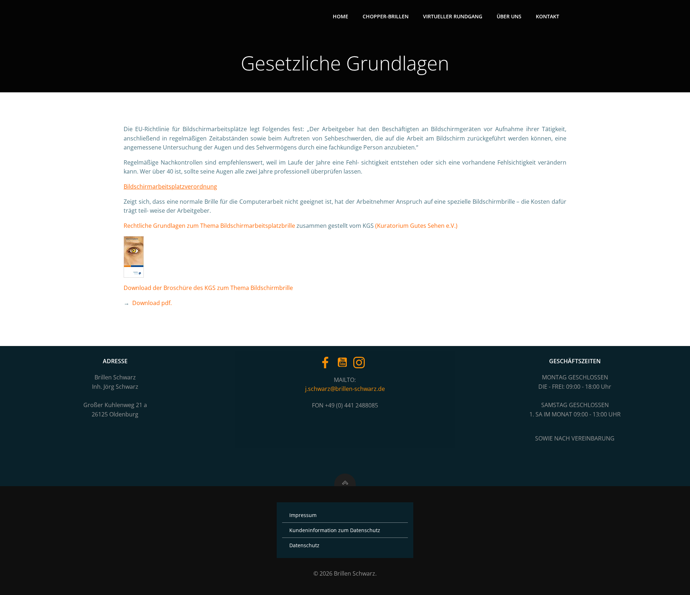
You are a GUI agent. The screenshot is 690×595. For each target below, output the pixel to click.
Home (340, 16)
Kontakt (547, 16)
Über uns (509, 16)
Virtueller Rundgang (452, 16)
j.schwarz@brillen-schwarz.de (345, 389)
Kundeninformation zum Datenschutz (334, 530)
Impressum (303, 515)
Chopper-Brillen (386, 16)
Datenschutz (304, 545)
